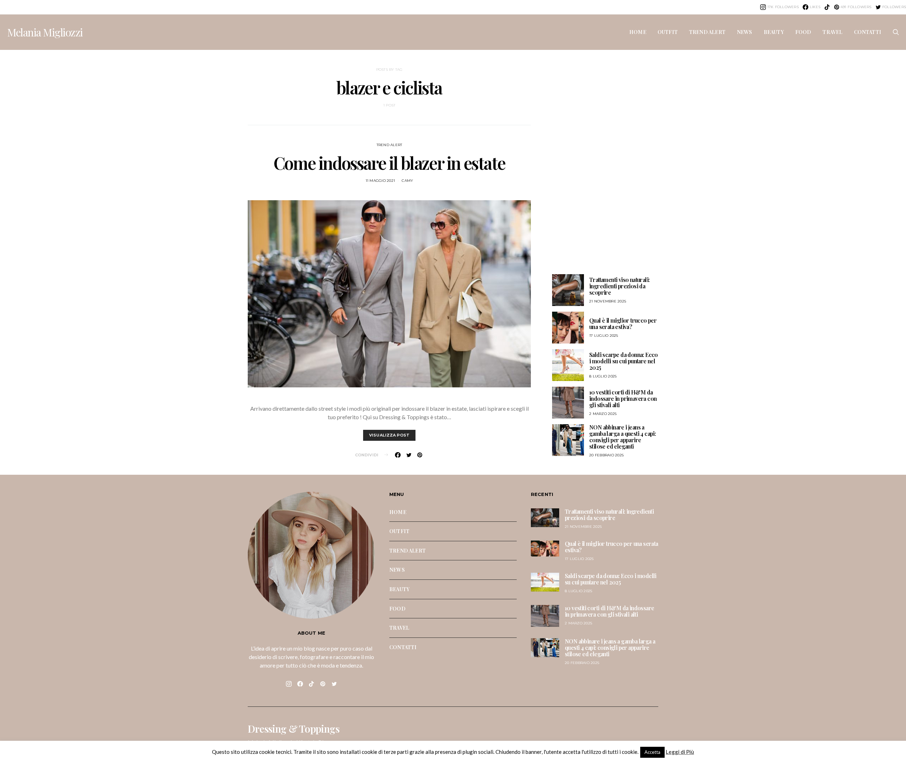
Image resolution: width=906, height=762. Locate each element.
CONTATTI (867, 31)
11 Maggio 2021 (380, 180)
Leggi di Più (680, 752)
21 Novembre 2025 (607, 301)
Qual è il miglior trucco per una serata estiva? (622, 323)
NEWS (744, 31)
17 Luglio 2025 (603, 335)
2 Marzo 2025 (603, 413)
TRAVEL (832, 31)
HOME (637, 31)
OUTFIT (668, 31)
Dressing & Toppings (293, 729)
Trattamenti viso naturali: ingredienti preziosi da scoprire (619, 286)
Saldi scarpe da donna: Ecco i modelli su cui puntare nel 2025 (623, 361)
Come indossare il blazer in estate (389, 162)
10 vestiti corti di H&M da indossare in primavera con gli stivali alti (622, 398)
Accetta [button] (652, 752)
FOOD (803, 31)
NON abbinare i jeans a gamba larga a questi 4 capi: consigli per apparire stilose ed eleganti (622, 436)
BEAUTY (774, 31)
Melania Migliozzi (45, 32)
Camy (407, 180)
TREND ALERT (707, 31)
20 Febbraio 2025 (606, 455)
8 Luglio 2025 (603, 376)
